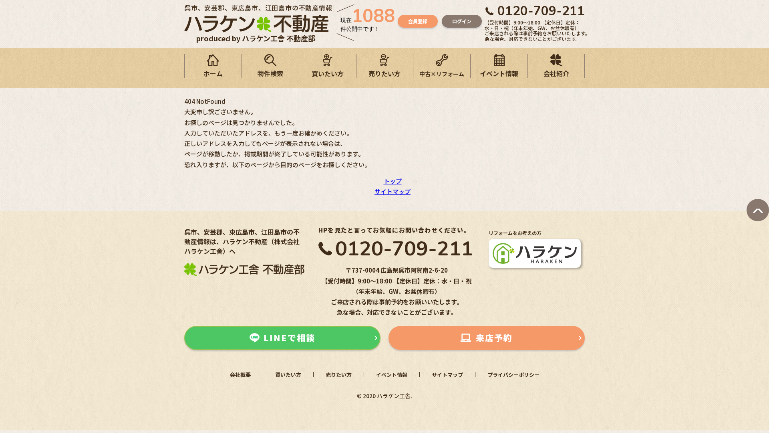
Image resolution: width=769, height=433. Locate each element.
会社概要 (240, 375)
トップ (393, 181)
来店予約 (494, 338)
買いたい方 (328, 73)
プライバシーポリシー (513, 375)
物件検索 (270, 73)
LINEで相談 (289, 338)
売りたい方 (384, 73)
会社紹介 (556, 73)
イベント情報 (499, 73)
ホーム (213, 73)
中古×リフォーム (441, 74)
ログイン (461, 21)
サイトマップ (392, 191)
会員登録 (417, 21)
